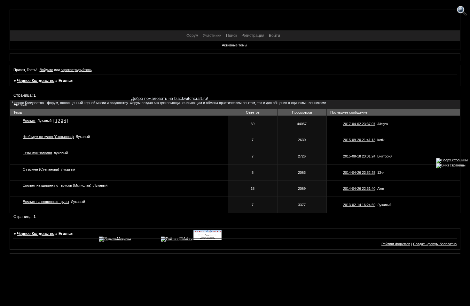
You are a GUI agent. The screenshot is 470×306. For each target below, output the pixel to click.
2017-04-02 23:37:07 (359, 124)
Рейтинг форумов (395, 244)
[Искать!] (461, 11)
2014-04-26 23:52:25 (359, 172)
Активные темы (234, 45)
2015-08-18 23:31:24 (359, 156)
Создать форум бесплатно (435, 244)
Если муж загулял (37, 153)
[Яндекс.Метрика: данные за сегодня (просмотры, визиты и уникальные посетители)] (115, 239)
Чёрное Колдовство (35, 80)
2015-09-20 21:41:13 (359, 140)
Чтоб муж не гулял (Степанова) (48, 137)
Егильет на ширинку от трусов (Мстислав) (57, 185)
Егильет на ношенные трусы (46, 202)
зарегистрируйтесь (76, 70)
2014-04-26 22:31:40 (359, 188)
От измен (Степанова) (41, 169)
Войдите (46, 70)
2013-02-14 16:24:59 (359, 205)
